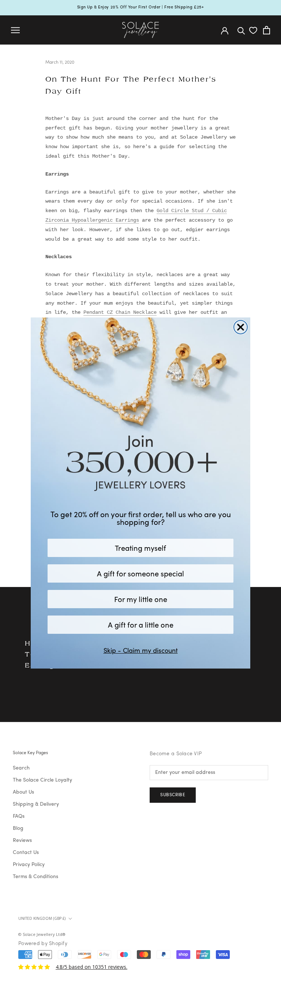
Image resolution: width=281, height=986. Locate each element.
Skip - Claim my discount (141, 650)
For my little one (140, 599)
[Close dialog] (240, 327)
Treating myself (140, 548)
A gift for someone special (140, 573)
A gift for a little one (140, 624)
